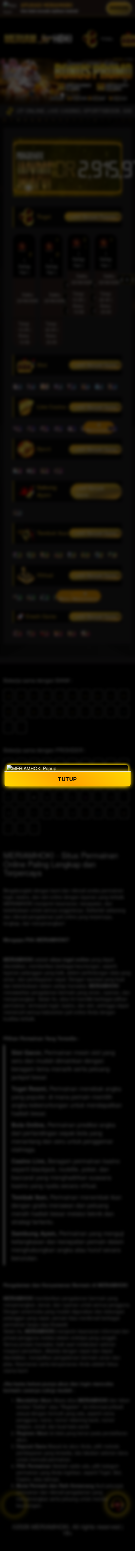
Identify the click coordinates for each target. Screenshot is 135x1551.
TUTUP (67, 779)
